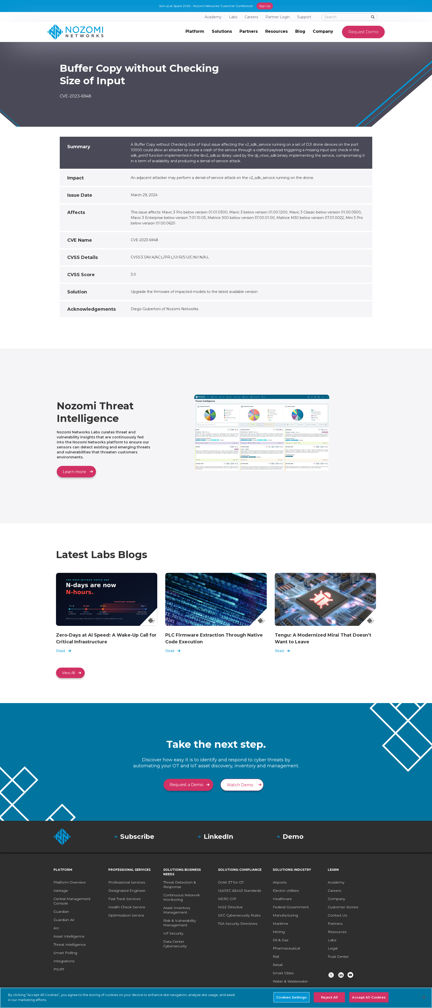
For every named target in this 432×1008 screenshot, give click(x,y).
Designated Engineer (127, 890)
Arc (56, 928)
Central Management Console (72, 901)
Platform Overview (70, 882)
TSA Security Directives (237, 923)
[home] (75, 32)
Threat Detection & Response (179, 884)
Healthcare (282, 899)
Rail (276, 956)
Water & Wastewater (290, 981)
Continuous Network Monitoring (181, 897)
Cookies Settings (291, 997)
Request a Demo (186, 784)
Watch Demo (240, 785)
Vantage (61, 890)
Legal (333, 948)
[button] (195, 32)
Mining (279, 932)
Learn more (74, 471)
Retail (277, 965)
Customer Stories (343, 907)
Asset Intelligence (69, 936)
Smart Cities (283, 973)
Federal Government (291, 907)
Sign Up (264, 6)
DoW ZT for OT (231, 882)
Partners (335, 923)
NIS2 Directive (230, 907)
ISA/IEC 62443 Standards (239, 890)
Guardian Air (64, 920)
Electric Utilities (286, 890)
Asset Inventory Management (176, 910)
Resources (337, 932)
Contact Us (337, 915)
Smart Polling (65, 953)
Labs (332, 940)
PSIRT (59, 969)
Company (336, 899)
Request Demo (363, 31)
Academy (336, 882)
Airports (279, 882)
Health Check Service (126, 907)
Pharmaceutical (286, 948)
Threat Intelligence (70, 944)
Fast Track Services (124, 899)
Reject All (329, 997)
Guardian (61, 911)
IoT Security (173, 933)
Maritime (280, 923)
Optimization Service (126, 915)
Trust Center (338, 956)
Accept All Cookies (369, 997)
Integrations (64, 961)
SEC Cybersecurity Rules (239, 915)
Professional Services (126, 882)
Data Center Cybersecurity (175, 943)
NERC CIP (227, 899)
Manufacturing (285, 915)
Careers (334, 890)
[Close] (424, 997)
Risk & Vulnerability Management (179, 922)
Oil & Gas (280, 940)
